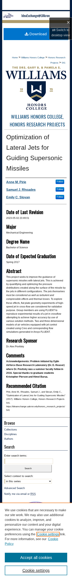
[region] (36, 541)
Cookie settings (48, 534)
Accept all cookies (36, 557)
